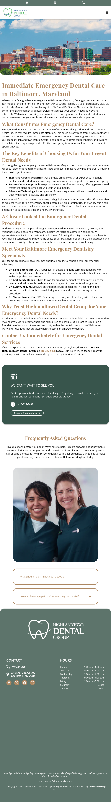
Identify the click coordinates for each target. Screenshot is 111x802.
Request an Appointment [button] (27, 413)
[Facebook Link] (9, 682)
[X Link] (16, 682)
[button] (55, 2)
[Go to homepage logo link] (55, 629)
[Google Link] (24, 682)
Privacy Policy (81, 786)
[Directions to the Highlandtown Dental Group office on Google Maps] (27, 3)
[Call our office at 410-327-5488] (83, 3)
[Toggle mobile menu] (107, 12)
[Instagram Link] (32, 682)
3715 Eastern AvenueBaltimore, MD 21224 (23, 674)
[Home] (14, 12)
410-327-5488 (48, 351)
